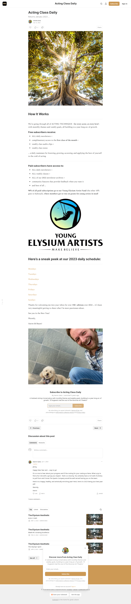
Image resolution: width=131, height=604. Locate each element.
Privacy (69, 589)
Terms (75, 589)
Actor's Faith (32, 518)
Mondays (32, 268)
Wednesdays (33, 279)
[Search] (101, 4)
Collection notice (84, 589)
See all (32, 558)
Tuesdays (32, 274)
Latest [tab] (36, 509)
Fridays (31, 289)
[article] (65, 519)
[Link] (25, 114)
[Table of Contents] (2, 302)
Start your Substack (60, 595)
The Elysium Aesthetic (38, 515)
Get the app (75, 595)
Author (35, 464)
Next (96, 428)
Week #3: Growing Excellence (38, 532)
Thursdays (32, 284)
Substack (55, 600)
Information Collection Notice (65, 581)
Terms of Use (75, 579)
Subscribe (114, 4)
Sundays (31, 299)
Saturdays (32, 294)
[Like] (30, 27)
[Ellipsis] (101, 461)
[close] (85, 548)
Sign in (124, 4)
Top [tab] (30, 509)
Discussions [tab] (44, 509)
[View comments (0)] (48, 523)
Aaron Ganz (37, 20)
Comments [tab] (33, 443)
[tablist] (37, 443)
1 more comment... (34, 499)
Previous (36, 428)
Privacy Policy (81, 581)
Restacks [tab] (42, 443)
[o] (95, 519)
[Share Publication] (106, 4)
